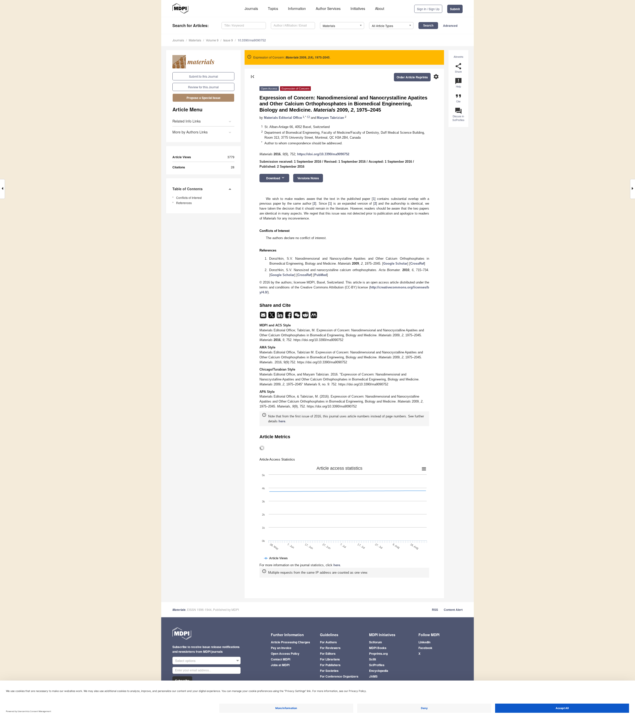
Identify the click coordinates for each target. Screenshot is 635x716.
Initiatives (357, 8)
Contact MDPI (280, 659)
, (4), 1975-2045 (308, 57)
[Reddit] (306, 316)
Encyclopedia (378, 670)
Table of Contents (187, 188)
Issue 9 (228, 40)
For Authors (328, 642)
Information (297, 8)
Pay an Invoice (281, 648)
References (184, 203)
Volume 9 (212, 40)
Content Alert (453, 609)
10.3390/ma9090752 (252, 40)
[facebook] (289, 316)
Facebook (425, 648)
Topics (273, 8)
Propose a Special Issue (204, 97)
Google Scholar (395, 263)
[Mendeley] (314, 316)
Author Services (328, 8)
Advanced (450, 25)
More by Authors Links (190, 131)
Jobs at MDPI (280, 665)
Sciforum (375, 642)
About (379, 8)
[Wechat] (297, 316)
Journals (251, 8)
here (282, 421)
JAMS (373, 676)
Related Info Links (186, 121)
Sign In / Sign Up (428, 9)
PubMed (320, 275)
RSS (435, 609)
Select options (185, 660)
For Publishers (330, 665)
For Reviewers (330, 648)
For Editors (328, 653)
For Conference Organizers (339, 676)
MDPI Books (377, 648)
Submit (455, 9)
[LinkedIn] (280, 316)
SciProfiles (376, 665)
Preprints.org (378, 653)
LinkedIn (424, 642)
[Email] (263, 316)
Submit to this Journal (203, 76)
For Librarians (330, 659)
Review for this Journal (203, 87)
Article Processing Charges (290, 642)
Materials (195, 40)
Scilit (372, 659)
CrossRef (417, 263)
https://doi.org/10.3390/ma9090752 (323, 154)
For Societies (329, 670)
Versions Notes (308, 178)
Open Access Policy (285, 653)
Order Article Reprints (412, 77)
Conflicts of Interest (189, 197)
